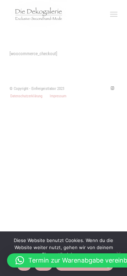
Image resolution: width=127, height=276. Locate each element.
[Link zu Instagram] (112, 88)
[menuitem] (26, 96)
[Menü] (113, 14)
